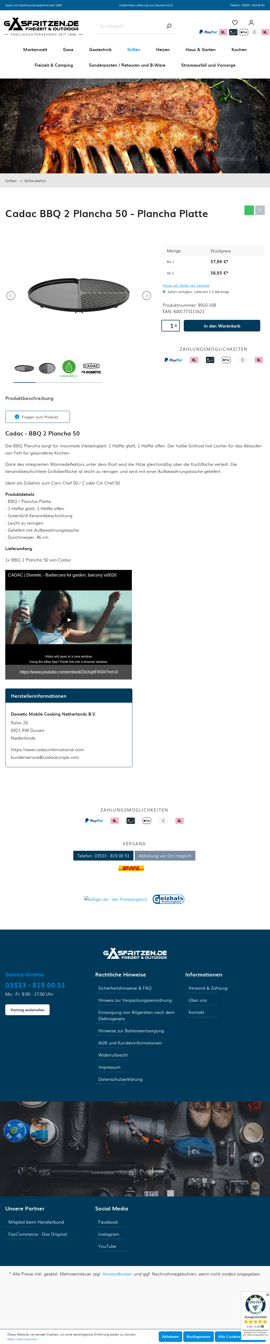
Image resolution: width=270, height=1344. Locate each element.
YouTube (107, 1246)
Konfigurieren (198, 1336)
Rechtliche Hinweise (120, 974)
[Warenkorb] (264, 20)
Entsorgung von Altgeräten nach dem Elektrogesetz (136, 1015)
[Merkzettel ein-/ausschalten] (260, 210)
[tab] (29, 397)
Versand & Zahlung (208, 988)
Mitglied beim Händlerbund (36, 1222)
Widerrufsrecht (113, 1055)
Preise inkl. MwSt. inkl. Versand (186, 285)
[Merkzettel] (235, 22)
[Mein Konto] (251, 22)
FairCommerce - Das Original (37, 1234)
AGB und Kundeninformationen (130, 1043)
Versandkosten (117, 1274)
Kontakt (196, 1012)
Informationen (203, 974)
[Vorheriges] (10, 295)
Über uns (198, 1000)
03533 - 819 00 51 (253, 5)
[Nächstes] (146, 295)
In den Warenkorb (222, 325)
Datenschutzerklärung (120, 1079)
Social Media (111, 1208)
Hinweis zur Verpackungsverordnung (135, 1000)
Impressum (109, 1067)
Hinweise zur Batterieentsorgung (131, 1031)
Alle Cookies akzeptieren (240, 1336)
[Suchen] (169, 26)
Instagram (108, 1234)
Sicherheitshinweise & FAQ (125, 988)
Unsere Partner (25, 1208)
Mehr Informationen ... (24, 1339)
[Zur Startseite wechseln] (135, 953)
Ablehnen (170, 1336)
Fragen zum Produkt (40, 416)
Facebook (108, 1222)
